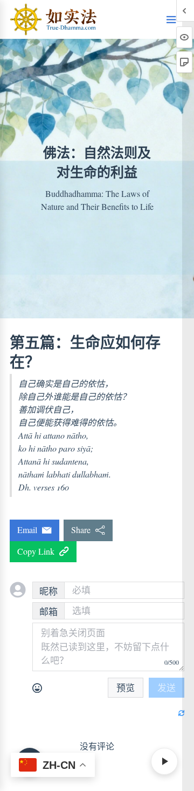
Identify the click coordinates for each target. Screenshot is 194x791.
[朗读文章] (164, 761)
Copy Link (38, 551)
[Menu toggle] (171, 19)
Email (29, 529)
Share (83, 529)
